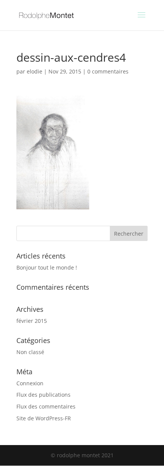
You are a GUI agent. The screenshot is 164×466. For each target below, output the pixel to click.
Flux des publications (43, 394)
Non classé (30, 352)
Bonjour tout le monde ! (46, 267)
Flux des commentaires (46, 406)
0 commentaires (108, 71)
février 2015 (31, 320)
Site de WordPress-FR (43, 418)
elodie (34, 71)
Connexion (29, 383)
